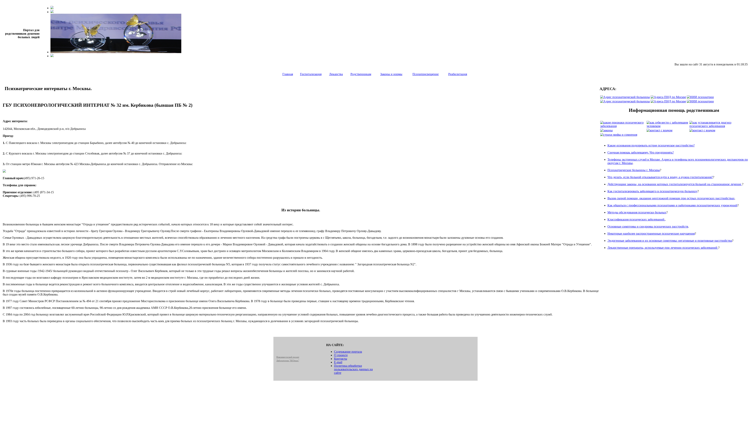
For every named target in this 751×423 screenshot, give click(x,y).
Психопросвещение (425, 74)
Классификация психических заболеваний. (636, 219)
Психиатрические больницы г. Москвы (633, 170)
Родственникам (360, 74)
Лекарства (336, 74)
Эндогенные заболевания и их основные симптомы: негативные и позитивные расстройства (669, 240)
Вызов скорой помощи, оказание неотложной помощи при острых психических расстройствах (671, 198)
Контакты (340, 358)
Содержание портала (348, 351)
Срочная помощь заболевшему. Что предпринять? (640, 152)
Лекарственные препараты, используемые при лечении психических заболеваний (662, 247)
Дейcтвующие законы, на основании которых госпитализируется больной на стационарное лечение (674, 184)
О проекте (341, 355)
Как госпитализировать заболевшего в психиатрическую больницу (652, 191)
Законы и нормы (391, 74)
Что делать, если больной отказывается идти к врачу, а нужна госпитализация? (660, 177)
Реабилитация (457, 74)
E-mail (338, 362)
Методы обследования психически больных (636, 212)
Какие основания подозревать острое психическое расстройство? (651, 145)
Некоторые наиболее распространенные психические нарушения (651, 233)
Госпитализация (311, 74)
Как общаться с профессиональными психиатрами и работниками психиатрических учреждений (672, 205)
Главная (287, 74)
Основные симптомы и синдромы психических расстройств (647, 226)
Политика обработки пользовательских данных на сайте (353, 369)
